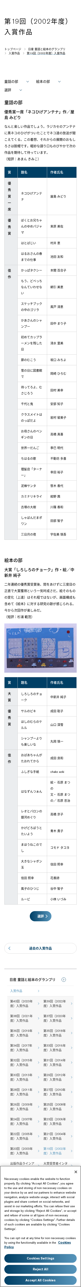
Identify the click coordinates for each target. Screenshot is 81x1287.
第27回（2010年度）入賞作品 (54, 1092)
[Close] (76, 1172)
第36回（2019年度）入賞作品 (21, 1033)
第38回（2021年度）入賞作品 (21, 1018)
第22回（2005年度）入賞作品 (21, 1136)
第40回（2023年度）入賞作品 (21, 1003)
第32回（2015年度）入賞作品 (21, 1062)
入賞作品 (16, 991)
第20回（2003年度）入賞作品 (21, 1151)
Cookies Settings (40, 1258)
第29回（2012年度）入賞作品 (54, 1077)
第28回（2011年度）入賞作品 (21, 1092)
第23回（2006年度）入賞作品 (54, 1121)
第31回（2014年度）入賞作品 (54, 1062)
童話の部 (11, 81)
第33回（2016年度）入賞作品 (54, 1048)
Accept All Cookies (40, 1280)
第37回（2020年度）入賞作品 (54, 1018)
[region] (40, 1226)
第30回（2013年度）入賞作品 (21, 1077)
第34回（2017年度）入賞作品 (21, 1048)
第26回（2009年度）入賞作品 (21, 1107)
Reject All (40, 1269)
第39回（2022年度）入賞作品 (54, 1003)
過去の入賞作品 (40, 948)
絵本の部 (43, 81)
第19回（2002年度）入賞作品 (54, 1151)
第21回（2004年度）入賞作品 (54, 1136)
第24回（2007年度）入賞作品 (21, 1121)
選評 (7, 90)
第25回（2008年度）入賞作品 (54, 1107)
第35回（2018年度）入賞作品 (54, 1033)
